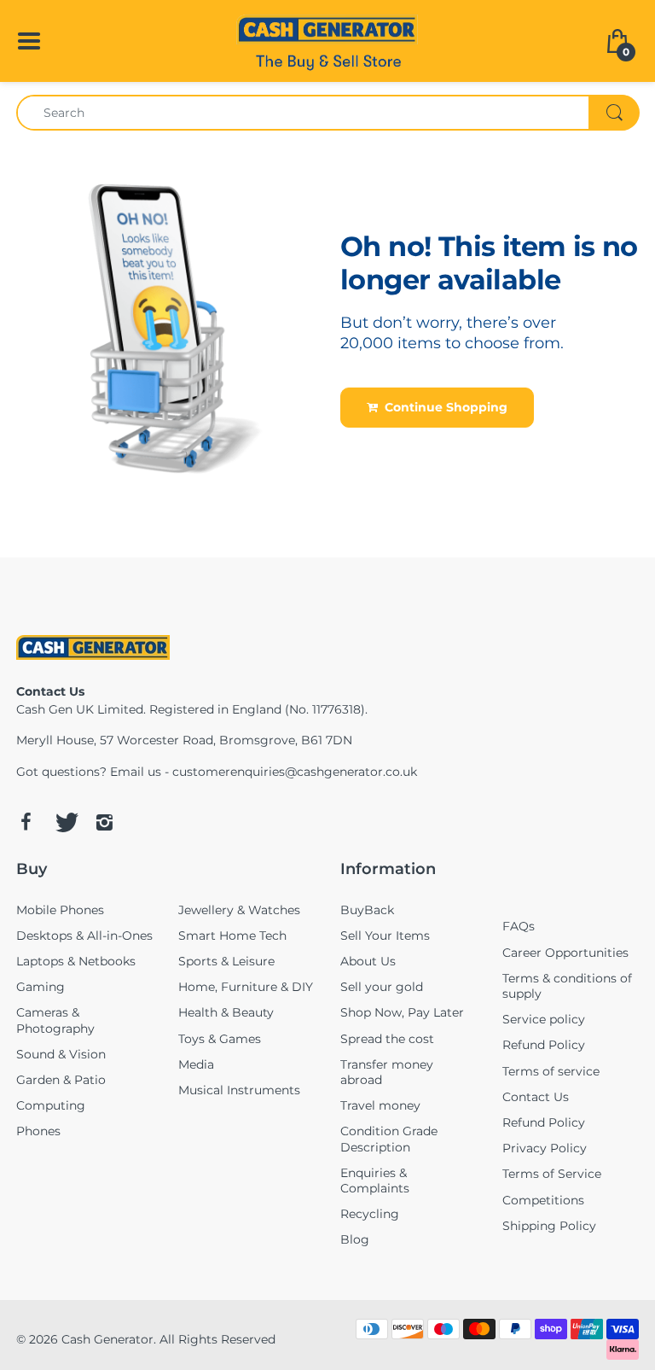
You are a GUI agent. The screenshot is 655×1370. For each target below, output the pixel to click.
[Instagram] (104, 822)
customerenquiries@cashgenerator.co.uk (294, 771)
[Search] (614, 113)
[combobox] (327, 112)
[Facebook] (25, 822)
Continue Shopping (442, 407)
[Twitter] (64, 822)
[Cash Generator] (327, 39)
